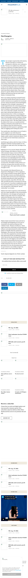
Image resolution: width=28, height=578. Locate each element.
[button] (6, 418)
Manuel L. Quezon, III (10, 38)
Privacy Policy (18, 570)
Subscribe (9, 1)
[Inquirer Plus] (14, 4)
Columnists (3, 33)
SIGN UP (14, 269)
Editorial (12, 213)
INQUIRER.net (21, 1)
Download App (15, 1)
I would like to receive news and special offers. (14, 273)
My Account (3, 1)
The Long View (8, 278)
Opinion (8, 33)
